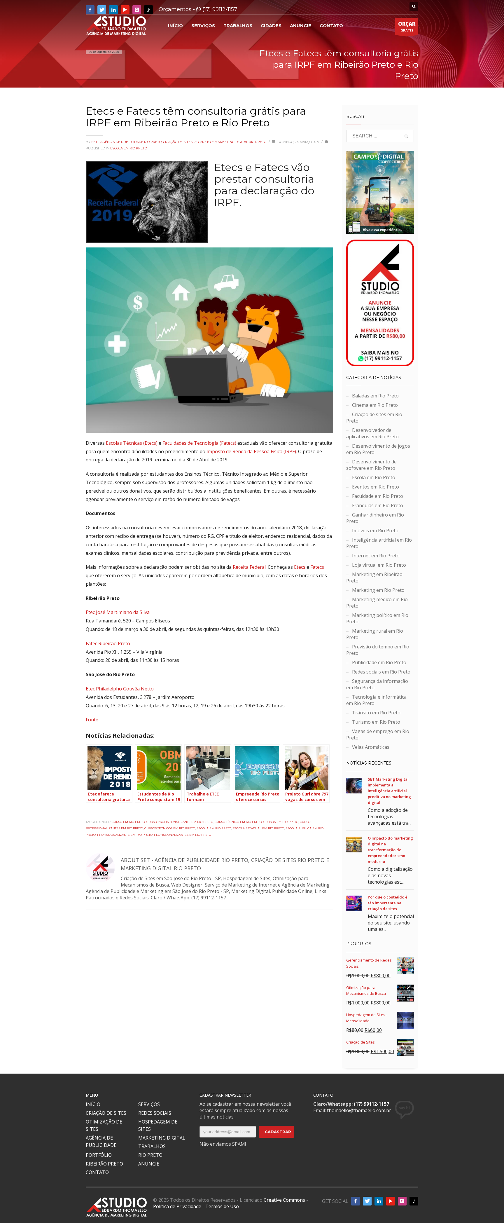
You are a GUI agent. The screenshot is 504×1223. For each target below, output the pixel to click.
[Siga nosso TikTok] (148, 9)
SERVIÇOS (149, 1104)
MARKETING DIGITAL (161, 1138)
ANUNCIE (148, 1164)
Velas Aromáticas (370, 747)
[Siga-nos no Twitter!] (101, 9)
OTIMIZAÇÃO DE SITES (104, 1126)
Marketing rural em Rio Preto (374, 634)
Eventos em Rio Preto (375, 487)
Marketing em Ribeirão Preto (374, 577)
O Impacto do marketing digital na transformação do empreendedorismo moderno (390, 849)
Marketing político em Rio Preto (377, 618)
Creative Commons (284, 1200)
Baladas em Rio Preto (375, 395)
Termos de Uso (222, 1206)
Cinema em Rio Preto (375, 405)
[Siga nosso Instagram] (136, 9)
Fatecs (317, 567)
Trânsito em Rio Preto (376, 712)
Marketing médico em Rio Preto (377, 602)
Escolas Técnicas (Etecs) (132, 443)
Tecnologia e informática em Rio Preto (376, 700)
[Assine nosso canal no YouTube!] (125, 9)
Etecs (299, 567)
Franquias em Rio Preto (377, 505)
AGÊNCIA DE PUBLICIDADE (101, 1142)
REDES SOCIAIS (154, 1113)
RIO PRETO (150, 1155)
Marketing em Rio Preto (378, 590)
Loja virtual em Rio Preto (379, 565)
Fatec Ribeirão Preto (108, 643)
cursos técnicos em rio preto (169, 828)
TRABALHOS (152, 1146)
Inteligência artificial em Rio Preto (379, 543)
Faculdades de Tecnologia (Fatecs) (199, 443)
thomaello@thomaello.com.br (359, 1110)
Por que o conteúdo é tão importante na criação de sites (387, 902)
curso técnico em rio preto (238, 822)
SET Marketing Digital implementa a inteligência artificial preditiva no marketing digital (389, 791)
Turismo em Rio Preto (376, 722)
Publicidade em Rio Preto (379, 662)
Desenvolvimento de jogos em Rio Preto (378, 449)
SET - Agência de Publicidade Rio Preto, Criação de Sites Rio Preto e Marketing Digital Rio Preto (179, 142)
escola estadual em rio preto (258, 828)
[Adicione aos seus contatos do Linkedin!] (113, 9)
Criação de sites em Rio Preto (374, 417)
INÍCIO (93, 1104)
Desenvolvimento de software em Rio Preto (371, 464)
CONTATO (97, 1172)
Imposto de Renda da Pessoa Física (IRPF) (251, 451)
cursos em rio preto (280, 822)
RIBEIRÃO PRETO (104, 1164)
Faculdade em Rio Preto (377, 496)
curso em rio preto (128, 822)
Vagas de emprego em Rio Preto (377, 734)
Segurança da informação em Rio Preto (377, 684)
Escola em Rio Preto (128, 148)
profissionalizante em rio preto (125, 835)
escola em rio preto (214, 828)
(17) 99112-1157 (219, 9)
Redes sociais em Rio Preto (381, 672)
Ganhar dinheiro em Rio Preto (375, 518)
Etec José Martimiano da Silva (118, 612)
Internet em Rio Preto (376, 555)
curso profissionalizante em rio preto (179, 822)
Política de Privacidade (177, 1206)
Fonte (92, 719)
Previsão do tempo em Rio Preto (377, 649)
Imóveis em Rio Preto (375, 530)
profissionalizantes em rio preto (182, 835)
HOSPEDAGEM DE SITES (157, 1126)
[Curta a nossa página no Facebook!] (90, 9)
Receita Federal (249, 567)
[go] (406, 136)
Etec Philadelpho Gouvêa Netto (120, 688)
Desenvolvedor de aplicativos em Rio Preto (372, 433)
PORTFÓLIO (99, 1155)
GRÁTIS (406, 26)
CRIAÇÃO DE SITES (106, 1113)
